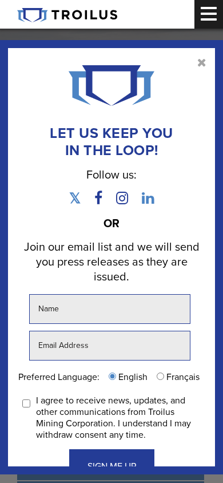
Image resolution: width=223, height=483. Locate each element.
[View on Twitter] (77, 200)
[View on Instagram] (122, 200)
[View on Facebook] (98, 200)
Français (182, 377)
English (132, 377)
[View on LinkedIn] (145, 200)
